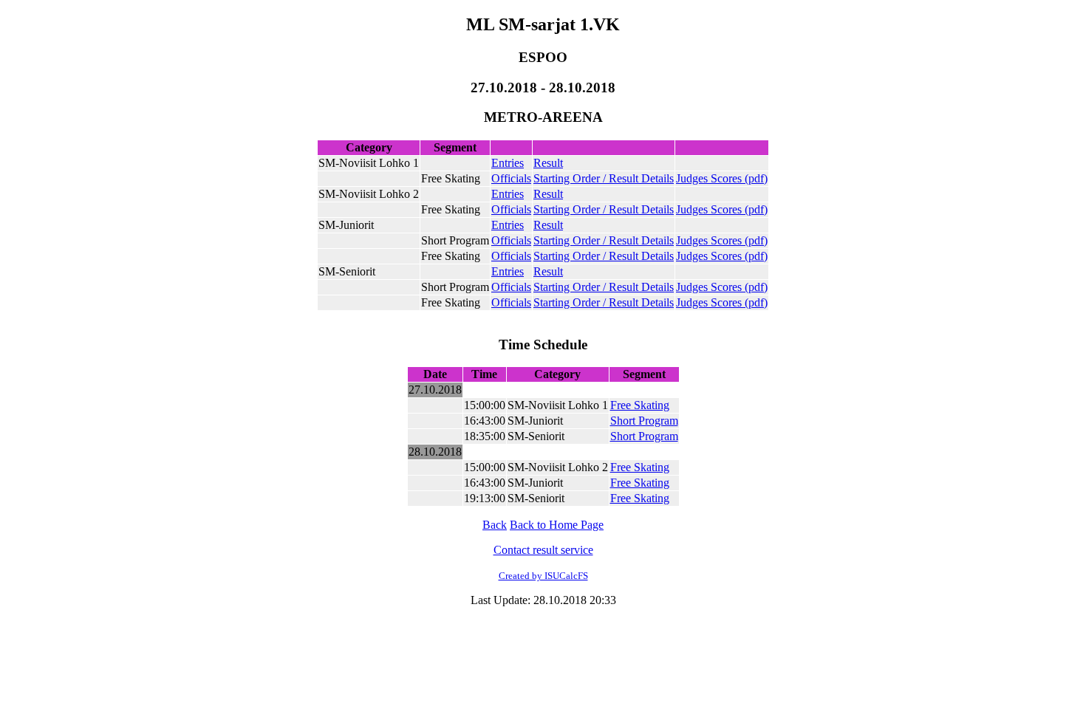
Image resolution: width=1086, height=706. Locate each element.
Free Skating (639, 405)
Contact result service (543, 550)
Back (494, 524)
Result (548, 163)
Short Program (644, 420)
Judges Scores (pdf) (722, 178)
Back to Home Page (557, 524)
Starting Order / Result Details (603, 178)
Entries (507, 163)
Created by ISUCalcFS (543, 575)
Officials (511, 178)
